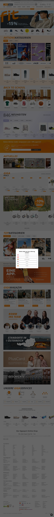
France (27, 261)
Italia (27, 263)
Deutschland (27, 259)
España (27, 265)
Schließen (37, 249)
